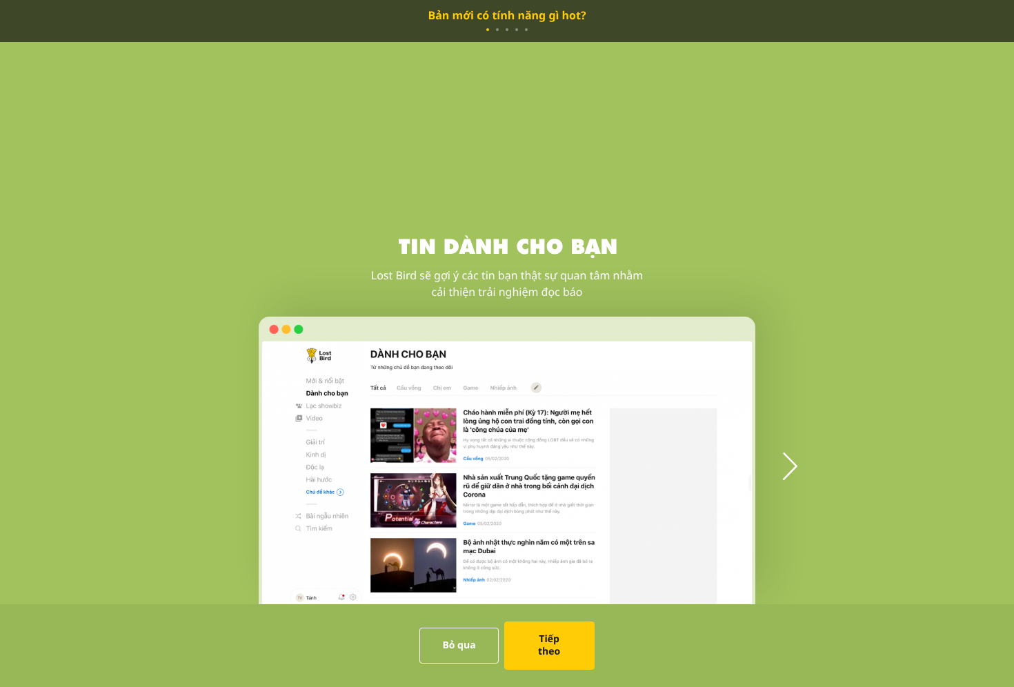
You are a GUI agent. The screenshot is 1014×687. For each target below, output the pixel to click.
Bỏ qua (458, 645)
